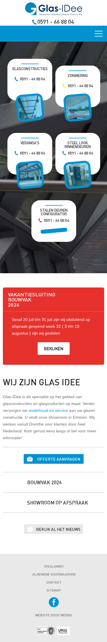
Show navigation (53, 34)
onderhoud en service (48, 410)
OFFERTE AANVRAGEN (58, 458)
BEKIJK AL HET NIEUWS (58, 529)
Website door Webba (53, 615)
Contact (53, 582)
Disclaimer (54, 566)
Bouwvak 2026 (44, 482)
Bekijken (53, 348)
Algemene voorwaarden (54, 574)
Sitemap (54, 590)
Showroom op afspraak (57, 502)
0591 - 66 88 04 (55, 21)
